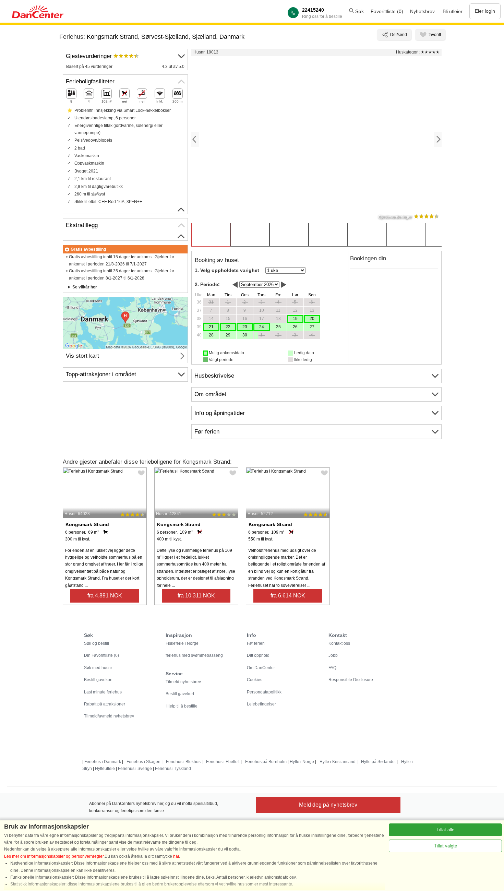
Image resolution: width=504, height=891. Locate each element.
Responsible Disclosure (350, 679)
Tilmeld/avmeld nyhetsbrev (109, 716)
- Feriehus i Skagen (142, 761)
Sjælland (204, 36)
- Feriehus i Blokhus (182, 761)
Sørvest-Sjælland (165, 36)
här (176, 856)
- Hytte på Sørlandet (377, 761)
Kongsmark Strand (112, 36)
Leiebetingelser (261, 704)
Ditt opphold (258, 655)
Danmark (231, 36)
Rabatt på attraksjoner (104, 704)
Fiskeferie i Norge (182, 643)
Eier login (485, 11)
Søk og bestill (96, 643)
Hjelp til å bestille (181, 706)
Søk (359, 11)
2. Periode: (207, 284)
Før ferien (256, 643)
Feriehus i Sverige (135, 768)
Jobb (333, 655)
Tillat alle (445, 829)
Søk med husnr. (98, 667)
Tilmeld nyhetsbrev (183, 681)
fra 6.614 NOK (288, 595)
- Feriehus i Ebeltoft (222, 761)
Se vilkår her (84, 287)
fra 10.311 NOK (196, 595)
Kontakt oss (339, 643)
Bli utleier (453, 11)
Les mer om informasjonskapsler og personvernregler (54, 856)
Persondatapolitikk (264, 692)
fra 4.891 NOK (104, 595)
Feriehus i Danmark (102, 761)
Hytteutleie (105, 768)
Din (101, 655)
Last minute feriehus (103, 692)
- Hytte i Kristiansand (336, 761)
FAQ (332, 667)
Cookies (254, 679)
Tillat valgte (445, 845)
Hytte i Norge (302, 761)
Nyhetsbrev (422, 11)
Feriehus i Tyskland (173, 768)
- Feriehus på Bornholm (265, 761)
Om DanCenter (261, 667)
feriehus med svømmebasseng (194, 655)
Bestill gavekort (98, 679)
